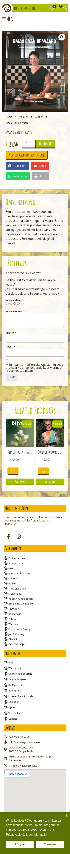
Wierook (13, 624)
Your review (15, 311)
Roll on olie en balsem (20, 603)
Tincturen (13, 609)
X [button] (67, 815)
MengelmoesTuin (25, 8)
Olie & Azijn (14, 639)
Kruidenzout (15, 593)
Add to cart (45, 144)
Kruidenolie (14, 614)
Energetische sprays (19, 573)
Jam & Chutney (16, 634)
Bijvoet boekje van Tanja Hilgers (28, 452)
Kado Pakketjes (17, 644)
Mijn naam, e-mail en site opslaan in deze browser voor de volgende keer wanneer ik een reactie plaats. (34, 367)
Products (23, 116)
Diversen (13, 578)
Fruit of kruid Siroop (19, 629)
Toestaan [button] (50, 844)
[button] (17, 166)
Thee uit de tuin (17, 588)
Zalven (12, 619)
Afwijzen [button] (20, 844)
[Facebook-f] (8, 536)
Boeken (39, 116)
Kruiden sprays (16, 558)
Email (10, 346)
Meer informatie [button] (36, 834)
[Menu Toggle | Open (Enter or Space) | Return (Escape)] (9, 18)
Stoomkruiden (16, 563)
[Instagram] (18, 536)
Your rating (15, 300)
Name (11, 332)
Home (9, 116)
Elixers (12, 568)
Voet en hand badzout (20, 598)
